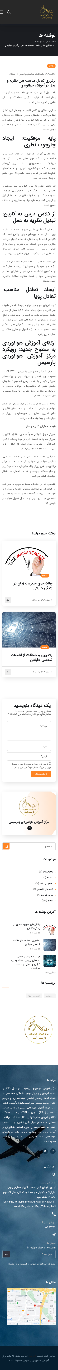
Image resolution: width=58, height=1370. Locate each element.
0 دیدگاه (13, 74)
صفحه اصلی (51, 41)
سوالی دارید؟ (49, 1223)
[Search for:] (29, 846)
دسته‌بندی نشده (46, 883)
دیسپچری (49, 995)
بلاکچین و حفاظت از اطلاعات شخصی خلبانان (31, 657)
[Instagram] (53, 1151)
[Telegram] (45, 1151)
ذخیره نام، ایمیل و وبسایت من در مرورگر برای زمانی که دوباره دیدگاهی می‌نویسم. (31, 765)
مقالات (51, 66)
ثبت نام (50, 877)
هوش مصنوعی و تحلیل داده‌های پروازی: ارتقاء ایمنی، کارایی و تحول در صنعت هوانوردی (25, 962)
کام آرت (32, 1356)
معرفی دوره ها (47, 895)
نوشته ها (38, 41)
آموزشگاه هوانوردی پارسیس (31, 74)
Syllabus (48, 872)
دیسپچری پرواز (34, 995)
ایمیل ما (51, 1243)
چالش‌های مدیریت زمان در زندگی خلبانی (33, 586)
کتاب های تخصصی (45, 889)
